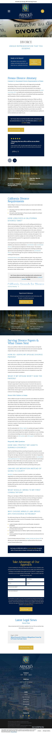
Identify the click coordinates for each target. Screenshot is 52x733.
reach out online (32, 548)
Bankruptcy (26, 701)
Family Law (26, 699)
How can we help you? (13, 591)
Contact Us (26, 709)
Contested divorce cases (14, 257)
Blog (26, 706)
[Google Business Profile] (29, 715)
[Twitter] (26, 715)
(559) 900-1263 (32, 120)
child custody (21, 436)
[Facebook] (23, 715)
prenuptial (39, 457)
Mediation (10, 474)
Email (28, 583)
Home (26, 694)
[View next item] (15, 160)
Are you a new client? (12, 587)
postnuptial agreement (14, 458)
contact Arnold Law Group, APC (33, 538)
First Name (10, 579)
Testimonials (26, 704)
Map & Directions (26, 687)
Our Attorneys (26, 697)
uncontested (30, 244)
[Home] (25, 11)
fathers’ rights (23, 428)
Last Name (29, 579)
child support (30, 436)
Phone (9, 583)
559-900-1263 (26, 675)
